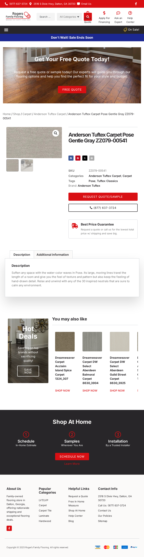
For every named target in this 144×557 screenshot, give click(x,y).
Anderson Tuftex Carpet (50, 114)
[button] (6, 30)
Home (7, 114)
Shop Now (62, 390)
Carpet (27, 114)
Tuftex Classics (107, 181)
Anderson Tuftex (89, 185)
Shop (16, 114)
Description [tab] (22, 254)
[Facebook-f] (9, 528)
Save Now (28, 371)
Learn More (72, 463)
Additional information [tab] (53, 254)
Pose (92, 181)
